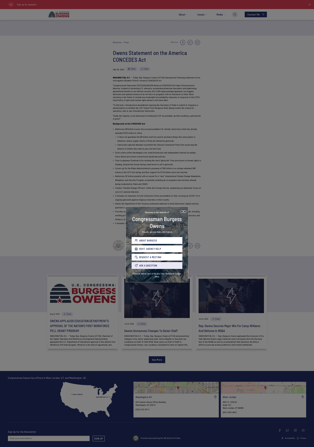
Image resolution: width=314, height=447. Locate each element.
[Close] (183, 211)
